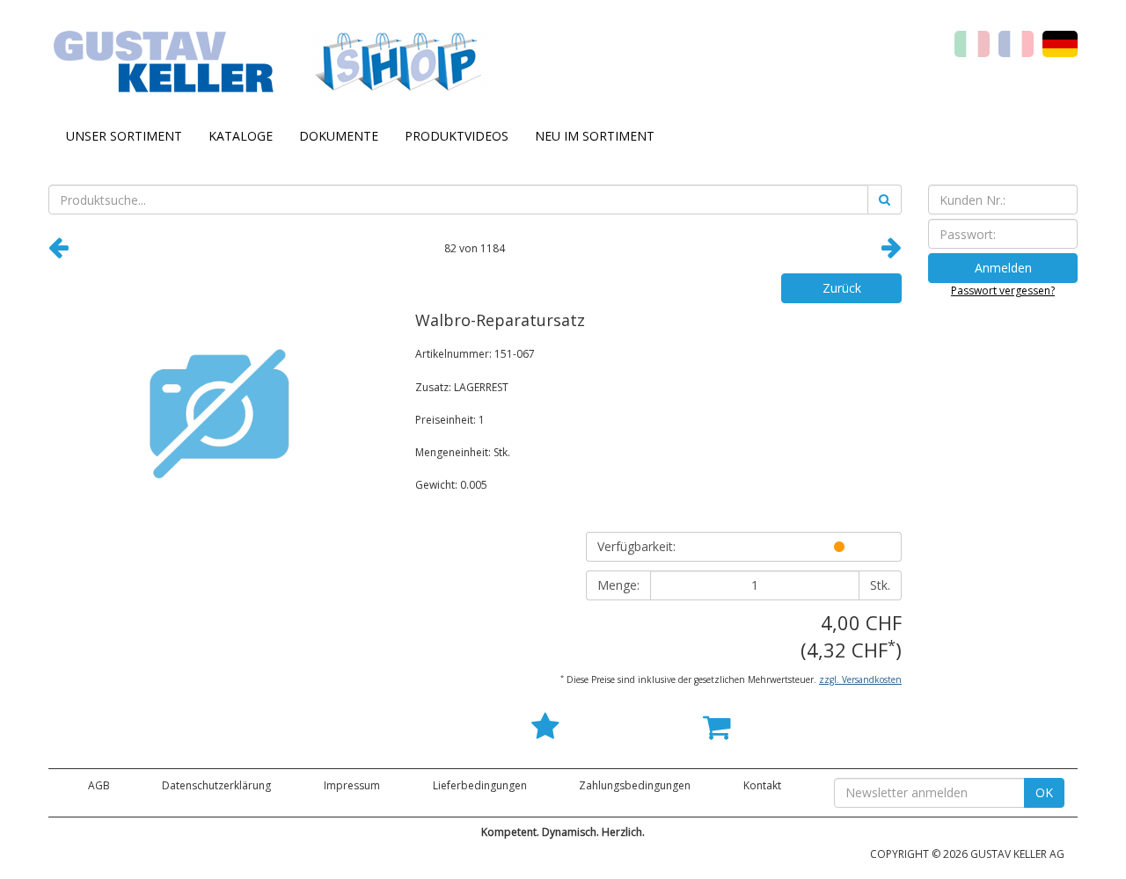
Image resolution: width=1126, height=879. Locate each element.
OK (1044, 792)
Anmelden (1003, 267)
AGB (99, 785)
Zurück (842, 288)
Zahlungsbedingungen (635, 785)
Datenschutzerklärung (216, 785)
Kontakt (762, 785)
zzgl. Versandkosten (860, 679)
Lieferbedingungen (480, 785)
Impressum (352, 785)
